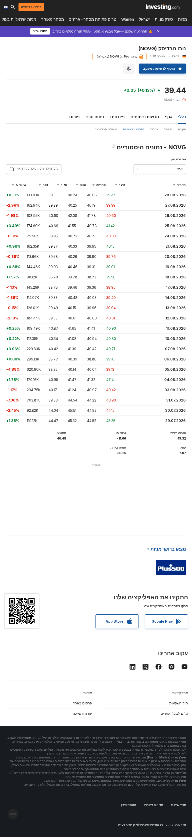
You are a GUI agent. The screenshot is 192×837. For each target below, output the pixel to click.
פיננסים (117, 116)
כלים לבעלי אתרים (174, 713)
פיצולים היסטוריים (105, 129)
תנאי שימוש (178, 805)
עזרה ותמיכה (82, 713)
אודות (87, 693)
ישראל (144, 19)
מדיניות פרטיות (153, 805)
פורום (74, 116)
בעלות (154, 129)
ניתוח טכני (95, 116)
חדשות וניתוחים (144, 116)
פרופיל (168, 129)
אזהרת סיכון (128, 805)
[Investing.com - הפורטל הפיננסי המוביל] (163, 7)
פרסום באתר (82, 703)
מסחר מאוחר (52, 19)
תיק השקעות (178, 703)
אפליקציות (180, 693)
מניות (182, 19)
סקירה (182, 129)
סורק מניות (164, 19)
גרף (168, 116)
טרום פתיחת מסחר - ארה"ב (92, 19)
